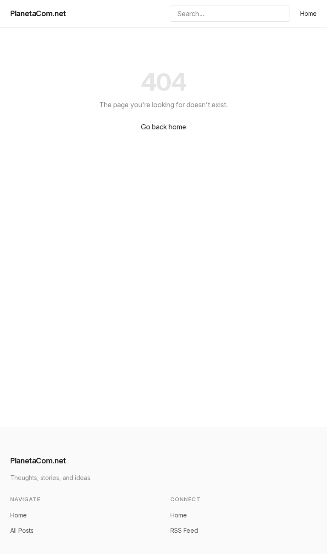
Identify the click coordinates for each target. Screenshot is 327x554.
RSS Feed (184, 530)
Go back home (163, 127)
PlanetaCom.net (38, 13)
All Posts (22, 530)
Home (308, 13)
